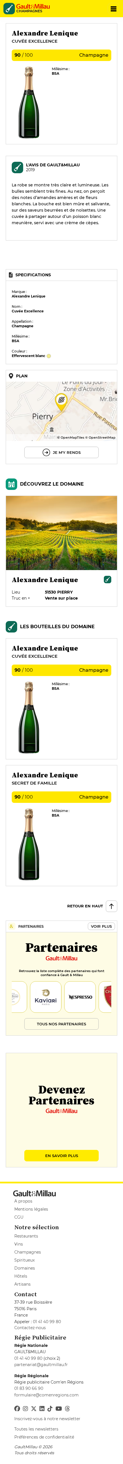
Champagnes (27, 1252)
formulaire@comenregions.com (46, 1395)
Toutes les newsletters (36, 1429)
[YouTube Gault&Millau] (58, 1409)
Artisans (22, 1284)
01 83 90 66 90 (28, 1388)
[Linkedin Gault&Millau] (42, 1409)
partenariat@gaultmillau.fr (41, 1364)
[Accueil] (34, 6)
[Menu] (114, 9)
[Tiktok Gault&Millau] (50, 1409)
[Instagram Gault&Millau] (25, 1409)
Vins (18, 1244)
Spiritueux (24, 1260)
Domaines (24, 1268)
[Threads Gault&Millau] (67, 1409)
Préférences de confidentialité (44, 1437)
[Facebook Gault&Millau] (17, 1409)
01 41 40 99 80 (47, 1321)
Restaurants (26, 1236)
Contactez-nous (30, 1327)
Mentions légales (31, 1209)
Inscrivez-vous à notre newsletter (47, 1418)
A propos (23, 1201)
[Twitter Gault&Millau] (34, 1409)
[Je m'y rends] (61, 417)
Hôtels (20, 1276)
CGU (18, 1217)
